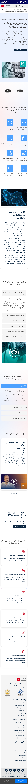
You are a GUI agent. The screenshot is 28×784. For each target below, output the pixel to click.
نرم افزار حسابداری (22, 715)
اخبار (25, 753)
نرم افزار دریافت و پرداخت (20, 722)
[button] (14, 482)
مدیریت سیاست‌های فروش (19, 407)
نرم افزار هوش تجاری (21, 710)
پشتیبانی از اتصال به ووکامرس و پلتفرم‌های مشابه (14, 337)
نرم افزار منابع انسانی (21, 708)
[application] (14, 481)
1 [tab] (16, 493)
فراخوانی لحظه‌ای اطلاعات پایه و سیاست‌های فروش (14, 293)
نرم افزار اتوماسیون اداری (20, 705)
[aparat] (6, 770)
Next (23, 493)
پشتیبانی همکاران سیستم (20, 760)
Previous (27, 493)
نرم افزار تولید (23, 713)
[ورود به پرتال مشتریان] (19, 6)
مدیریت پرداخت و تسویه (20, 413)
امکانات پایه (23, 386)
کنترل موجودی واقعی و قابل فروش (16, 331)
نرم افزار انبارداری (22, 725)
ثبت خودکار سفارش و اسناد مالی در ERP (15, 315)
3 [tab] (13, 493)
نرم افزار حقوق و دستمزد (20, 728)
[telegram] (10, 770)
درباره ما (24, 747)
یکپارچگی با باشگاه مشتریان (19, 418)
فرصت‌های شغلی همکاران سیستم (18, 750)
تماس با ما (23, 745)
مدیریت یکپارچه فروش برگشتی (17, 320)
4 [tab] (11, 493)
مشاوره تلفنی (7, 781)
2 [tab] (15, 493)
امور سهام (24, 758)
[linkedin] (22, 770)
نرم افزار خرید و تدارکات (21, 738)
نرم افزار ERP (23, 703)
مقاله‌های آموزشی (22, 755)
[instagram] (14, 770)
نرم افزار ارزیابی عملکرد (21, 735)
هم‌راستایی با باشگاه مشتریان (17, 326)
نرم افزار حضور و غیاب (21, 733)
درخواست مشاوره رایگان (20, 50)
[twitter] (18, 770)
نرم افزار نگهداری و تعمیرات (20, 730)
